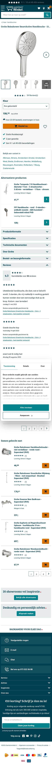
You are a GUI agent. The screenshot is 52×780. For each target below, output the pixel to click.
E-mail (13, 650)
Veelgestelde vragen (20, 640)
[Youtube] (27, 735)
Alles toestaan (26, 407)
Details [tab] (26, 366)
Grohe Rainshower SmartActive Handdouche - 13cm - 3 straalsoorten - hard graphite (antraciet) (22, 312)
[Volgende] (46, 55)
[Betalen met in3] (29, 761)
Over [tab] (43, 366)
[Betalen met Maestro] (28, 755)
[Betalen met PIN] (39, 755)
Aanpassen (24, 415)
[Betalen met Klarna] (23, 761)
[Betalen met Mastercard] (34, 755)
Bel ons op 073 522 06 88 (22, 669)
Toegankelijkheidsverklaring (26, 749)
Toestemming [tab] (9, 366)
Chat (13, 659)
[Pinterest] (31, 735)
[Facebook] (23, 735)
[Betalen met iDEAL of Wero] (14, 755)
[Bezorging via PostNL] (7, 755)
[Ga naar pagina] (46, 428)
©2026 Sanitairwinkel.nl (9, 745)
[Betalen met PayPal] (45, 755)
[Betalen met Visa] (22, 755)
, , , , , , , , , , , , (24, 163)
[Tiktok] (39, 735)
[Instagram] (35, 735)
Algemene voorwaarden (27, 745)
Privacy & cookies (43, 745)
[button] (45, 127)
